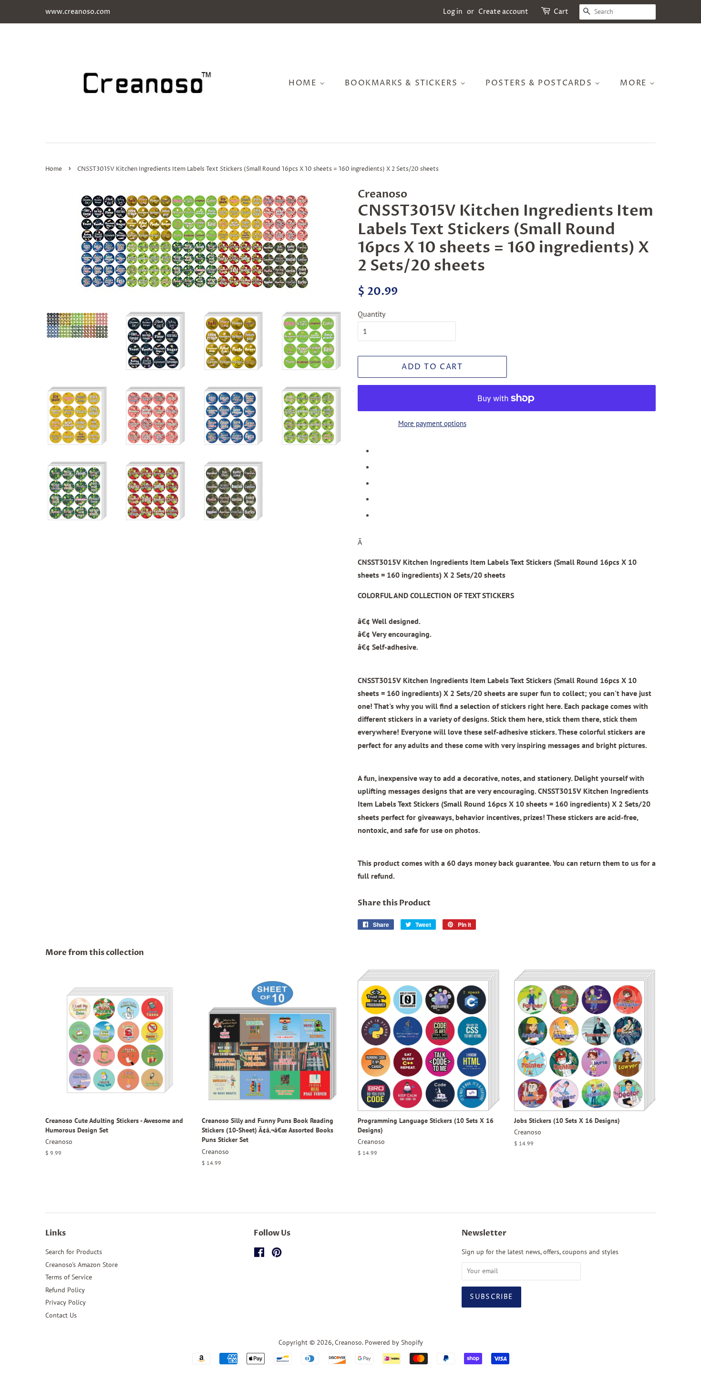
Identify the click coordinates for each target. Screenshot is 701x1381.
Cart (561, 11)
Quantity (371, 314)
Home (304, 83)
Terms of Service (68, 1277)
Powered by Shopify (394, 1342)
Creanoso (348, 1342)
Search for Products (73, 1251)
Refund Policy (65, 1290)
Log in (453, 11)
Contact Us (61, 1315)
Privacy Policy (65, 1302)
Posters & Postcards (540, 83)
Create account (503, 11)
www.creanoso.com (77, 11)
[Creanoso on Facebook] (259, 1254)
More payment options (432, 423)
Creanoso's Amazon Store (81, 1264)
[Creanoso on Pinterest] (276, 1254)
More (634, 83)
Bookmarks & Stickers (402, 83)
